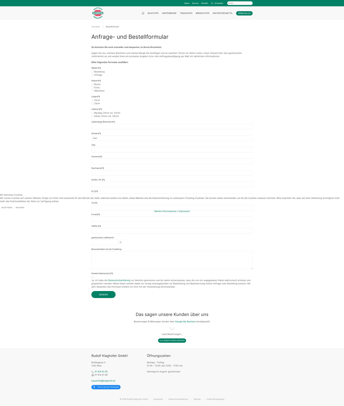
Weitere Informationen (165, 211)
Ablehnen (20, 207)
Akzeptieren (6, 207)
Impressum (184, 211)
